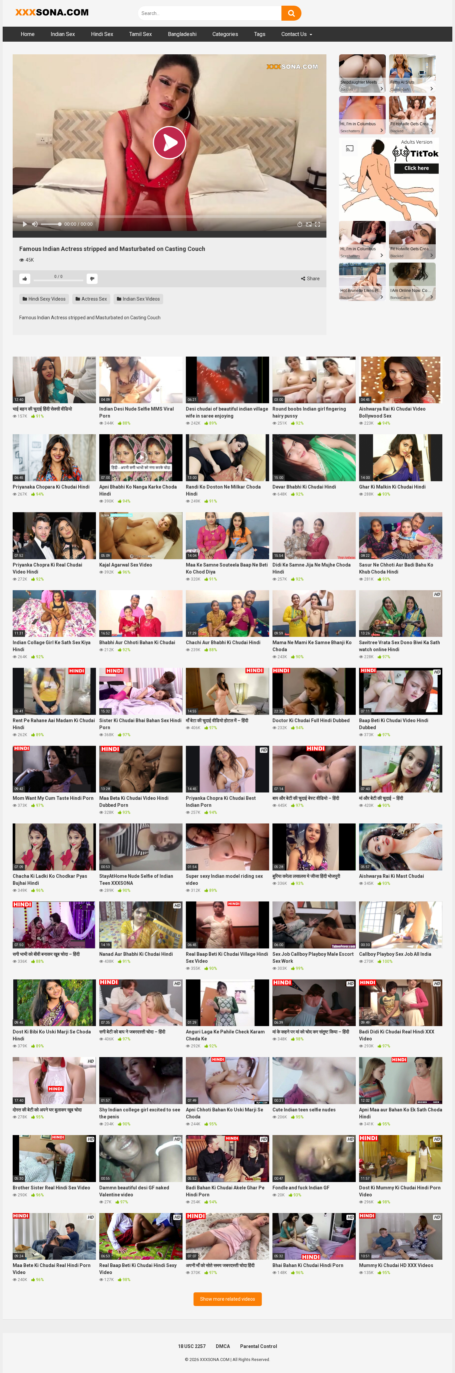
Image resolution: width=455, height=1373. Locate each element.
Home (28, 34)
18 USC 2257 (192, 1346)
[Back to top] (433, 1353)
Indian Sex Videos (141, 299)
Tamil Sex (140, 34)
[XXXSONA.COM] (51, 13)
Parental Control (258, 1346)
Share (313, 278)
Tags (259, 34)
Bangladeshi (182, 34)
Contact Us (294, 34)
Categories (225, 34)
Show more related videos (227, 1299)
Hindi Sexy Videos (47, 299)
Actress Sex (94, 299)
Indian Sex (63, 34)
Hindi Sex (102, 34)
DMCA (223, 1346)
